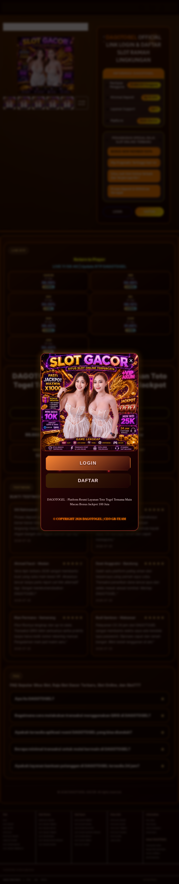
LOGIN (88, 463)
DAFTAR (88, 480)
